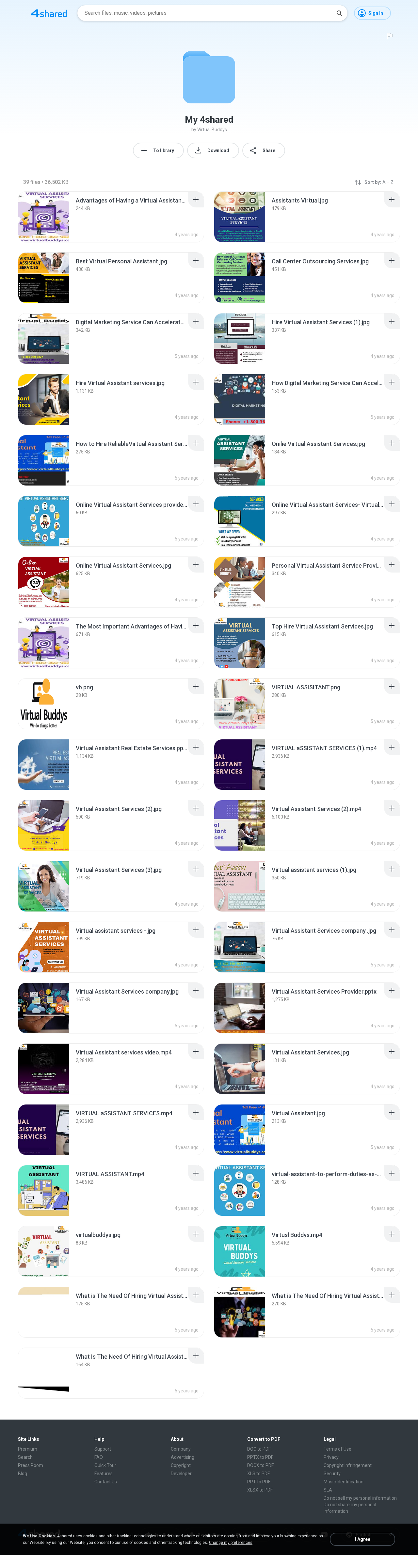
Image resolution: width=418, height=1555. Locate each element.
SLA (328, 1490)
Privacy (331, 1457)
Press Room (30, 1465)
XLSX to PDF (260, 1490)
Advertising (182, 1457)
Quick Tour (105, 1465)
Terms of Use (337, 1449)
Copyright (181, 1465)
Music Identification (343, 1481)
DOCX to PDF (260, 1465)
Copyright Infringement (348, 1465)
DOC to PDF (259, 1449)
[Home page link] (49, 13)
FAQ (98, 1457)
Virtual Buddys (212, 129)
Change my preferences (230, 1542)
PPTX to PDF (260, 1457)
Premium (27, 1449)
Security (332, 1473)
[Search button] (339, 13)
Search (25, 1457)
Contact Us (105, 1481)
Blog (22, 1473)
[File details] (43, 217)
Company (181, 1449)
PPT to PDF (258, 1481)
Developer (181, 1473)
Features (103, 1473)
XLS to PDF (258, 1473)
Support (102, 1449)
